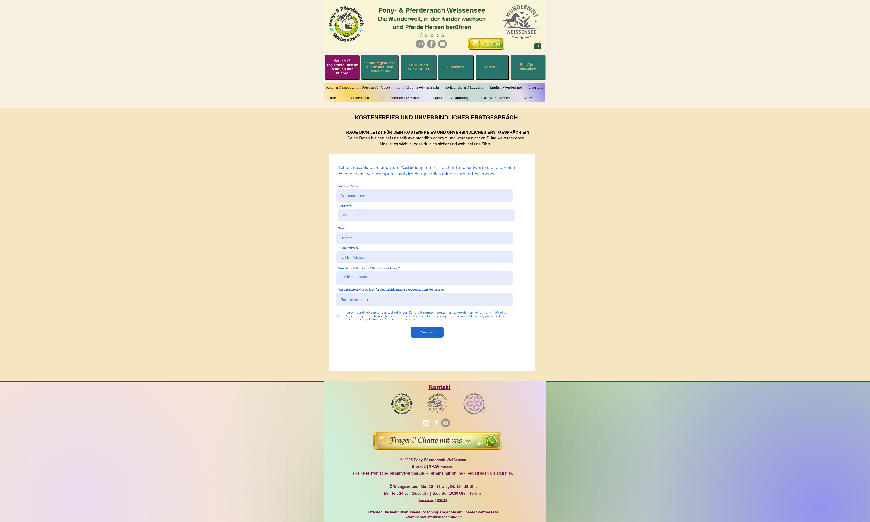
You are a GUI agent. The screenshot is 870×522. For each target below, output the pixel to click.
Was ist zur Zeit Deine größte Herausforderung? (369, 268)
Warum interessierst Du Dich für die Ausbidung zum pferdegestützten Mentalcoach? (392, 289)
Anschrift (345, 205)
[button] (537, 44)
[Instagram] (420, 44)
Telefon (343, 228)
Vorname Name (348, 186)
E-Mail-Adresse (349, 247)
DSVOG (442, 500)
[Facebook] (431, 44)
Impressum (426, 500)
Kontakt (440, 386)
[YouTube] (442, 44)
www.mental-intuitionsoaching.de (434, 517)
